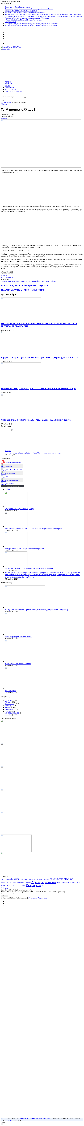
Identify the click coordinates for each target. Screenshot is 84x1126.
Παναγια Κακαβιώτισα (14, 885)
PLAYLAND (24, 879)
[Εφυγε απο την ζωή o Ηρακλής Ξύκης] (16, 507)
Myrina (15, 878)
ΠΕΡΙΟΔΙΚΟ (9, 87)
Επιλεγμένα (9, 709)
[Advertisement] (42, 65)
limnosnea (8, 879)
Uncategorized (9, 700)
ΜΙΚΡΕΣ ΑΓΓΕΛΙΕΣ (12, 713)
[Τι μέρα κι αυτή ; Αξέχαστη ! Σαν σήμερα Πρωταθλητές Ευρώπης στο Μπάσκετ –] (21, 353)
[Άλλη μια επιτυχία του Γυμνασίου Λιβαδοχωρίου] (16, 546)
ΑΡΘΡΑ (7, 86)
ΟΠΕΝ (58, 883)
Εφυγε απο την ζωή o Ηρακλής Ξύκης (17, 7)
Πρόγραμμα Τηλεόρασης (13, 486)
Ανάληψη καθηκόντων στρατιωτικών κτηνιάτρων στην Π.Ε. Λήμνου (27, 18)
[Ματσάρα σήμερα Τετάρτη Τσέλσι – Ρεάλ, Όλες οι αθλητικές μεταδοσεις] (21, 415)
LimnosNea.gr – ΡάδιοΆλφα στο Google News (34, 1118)
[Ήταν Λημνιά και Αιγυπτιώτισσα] (24, 661)
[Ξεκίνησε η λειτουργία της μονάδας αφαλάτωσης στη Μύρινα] (16, 566)
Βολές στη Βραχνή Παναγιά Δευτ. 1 (18, 637)
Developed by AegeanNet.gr (37, 898)
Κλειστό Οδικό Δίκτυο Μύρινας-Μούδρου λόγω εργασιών (24, 20)
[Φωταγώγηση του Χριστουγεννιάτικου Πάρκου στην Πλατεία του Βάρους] (16, 526)
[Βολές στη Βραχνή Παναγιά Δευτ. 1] (21, 634)
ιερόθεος (43, 885)
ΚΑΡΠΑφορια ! (10, 691)
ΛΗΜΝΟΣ (8, 84)
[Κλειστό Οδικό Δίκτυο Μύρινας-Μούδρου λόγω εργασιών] (16, 851)
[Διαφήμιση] (5, 49)
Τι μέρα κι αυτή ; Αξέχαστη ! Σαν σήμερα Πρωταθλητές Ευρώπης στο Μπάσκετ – (39, 357)
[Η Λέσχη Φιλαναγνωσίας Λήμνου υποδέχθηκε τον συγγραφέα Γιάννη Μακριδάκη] (25, 607)
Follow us (4, 888)
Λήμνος (7, 711)
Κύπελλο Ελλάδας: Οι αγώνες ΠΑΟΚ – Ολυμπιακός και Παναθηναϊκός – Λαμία (38, 388)
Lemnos (3, 879)
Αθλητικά (9, 102)
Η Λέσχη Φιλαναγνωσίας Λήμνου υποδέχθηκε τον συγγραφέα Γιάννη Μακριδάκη (31, 23)
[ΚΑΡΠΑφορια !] (25, 689)
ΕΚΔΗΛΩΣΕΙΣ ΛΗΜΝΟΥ (10, 883)
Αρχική (3, 102)
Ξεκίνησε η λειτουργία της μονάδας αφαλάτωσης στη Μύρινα (25, 12)
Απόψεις (8, 706)
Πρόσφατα (8, 489)
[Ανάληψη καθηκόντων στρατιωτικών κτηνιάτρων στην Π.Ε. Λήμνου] (21, 833)
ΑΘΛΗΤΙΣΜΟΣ (38, 879)
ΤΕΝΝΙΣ (22, 885)
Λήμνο (9, 1120)
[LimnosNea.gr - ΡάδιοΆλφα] (11, 47)
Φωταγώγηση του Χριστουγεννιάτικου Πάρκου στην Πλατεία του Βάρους (29, 9)
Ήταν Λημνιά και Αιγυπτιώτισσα (18, 664)
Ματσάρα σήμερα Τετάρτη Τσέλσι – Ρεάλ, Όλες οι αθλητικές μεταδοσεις (36, 420)
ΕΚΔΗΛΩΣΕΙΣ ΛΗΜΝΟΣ (61, 879)
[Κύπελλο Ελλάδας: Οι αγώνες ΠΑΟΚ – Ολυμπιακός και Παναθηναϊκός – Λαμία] (21, 384)
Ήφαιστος (30, 879)
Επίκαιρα (8, 707)
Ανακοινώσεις (9, 704)
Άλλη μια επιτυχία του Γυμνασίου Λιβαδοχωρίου (21, 11)
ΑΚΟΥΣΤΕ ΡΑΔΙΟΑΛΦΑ (14, 91)
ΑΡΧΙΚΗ (8, 82)
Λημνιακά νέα (48, 882)
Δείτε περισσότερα (7, 277)
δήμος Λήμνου (33, 885)
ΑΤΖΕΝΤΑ (46, 879)
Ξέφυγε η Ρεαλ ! (10, 22)
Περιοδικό (8, 715)
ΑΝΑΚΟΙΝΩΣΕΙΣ (11, 89)
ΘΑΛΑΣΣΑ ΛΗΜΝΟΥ (25, 883)
